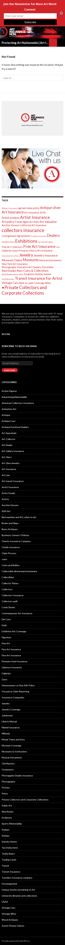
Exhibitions (26, 241)
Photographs (8, 781)
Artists (5, 499)
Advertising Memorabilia (14, 397)
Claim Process (9, 553)
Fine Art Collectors (12, 246)
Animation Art (9, 409)
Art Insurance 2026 (35, 212)
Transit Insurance (11, 871)
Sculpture (29, 274)
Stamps (6, 829)
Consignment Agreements (16, 235)
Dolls (4, 625)
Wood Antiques (10, 919)
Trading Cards (9, 859)
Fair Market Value (45, 242)
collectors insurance (23, 230)
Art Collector (8, 439)
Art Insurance (13, 212)
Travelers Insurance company (17, 877)
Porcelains (48, 267)
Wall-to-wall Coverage (31, 282)
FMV (58, 247)
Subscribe (9, 370)
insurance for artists (10, 256)
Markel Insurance (11, 727)
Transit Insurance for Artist (38, 278)
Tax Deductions (8, 279)
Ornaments (8, 769)
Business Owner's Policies (15, 535)
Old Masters (8, 763)
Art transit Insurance (13, 481)
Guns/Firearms (20, 250)
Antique (6, 415)
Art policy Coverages (15, 221)
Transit (5, 865)
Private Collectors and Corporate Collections (25, 799)
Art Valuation (48, 221)
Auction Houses (10, 225)
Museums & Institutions (14, 751)
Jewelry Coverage (11, 709)
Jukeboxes (7, 715)
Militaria (6, 733)
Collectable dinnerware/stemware (19, 571)
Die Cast (6, 619)
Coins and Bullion (11, 565)
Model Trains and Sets (13, 739)
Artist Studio (8, 493)
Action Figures (9, 391)
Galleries (7, 250)
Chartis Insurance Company (16, 541)
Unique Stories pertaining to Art (18, 889)
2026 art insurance (10, 208)
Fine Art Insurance (39, 246)
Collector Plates (10, 583)
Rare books (9, 270)
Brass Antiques (10, 529)
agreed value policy (29, 207)
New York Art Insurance (15, 263)
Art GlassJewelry (11, 463)
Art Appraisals (9, 433)
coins (4, 559)
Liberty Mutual (9, 721)
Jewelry (26, 254)
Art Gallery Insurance (13, 451)
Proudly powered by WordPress (16, 941)
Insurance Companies (13, 697)
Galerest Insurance (12, 667)
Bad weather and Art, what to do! (19, 517)
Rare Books (8, 811)
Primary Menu (61, 43)
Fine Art (6, 643)
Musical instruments (50, 260)
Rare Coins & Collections (32, 270)
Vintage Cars (10, 283)
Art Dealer (7, 445)
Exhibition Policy (8, 242)
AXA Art (6, 511)
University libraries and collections (19, 895)
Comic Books (8, 607)
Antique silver (50, 208)
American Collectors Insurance (18, 403)
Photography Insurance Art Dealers (21, 267)
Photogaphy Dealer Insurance (17, 775)
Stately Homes (43, 274)
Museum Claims (12, 260)
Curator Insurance (38, 236)
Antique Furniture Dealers (15, 427)
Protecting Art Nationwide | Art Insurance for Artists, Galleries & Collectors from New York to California (25, 43)
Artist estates (11, 217)
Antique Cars (9, 421)
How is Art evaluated (40, 250)
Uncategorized (9, 883)
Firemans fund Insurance (14, 661)
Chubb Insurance (11, 547)
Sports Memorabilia (12, 823)
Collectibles (8, 577)
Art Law (6, 475)
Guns (4, 679)
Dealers (53, 235)
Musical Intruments (12, 757)
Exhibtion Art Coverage (14, 631)
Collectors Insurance (13, 595)
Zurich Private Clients (13, 925)
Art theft (34, 221)
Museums (31, 260)
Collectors (7, 589)
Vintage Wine (9, 913)
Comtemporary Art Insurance (17, 613)
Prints (5, 793)
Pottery (6, 787)
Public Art (7, 805)
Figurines (6, 637)
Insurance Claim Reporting (15, 691)
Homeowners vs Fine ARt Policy (18, 685)
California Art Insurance (33, 225)
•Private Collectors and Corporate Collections (24, 290)
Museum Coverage (11, 745)
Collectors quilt (10, 601)
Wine (48, 282)
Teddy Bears (8, 853)
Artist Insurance (35, 217)
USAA (5, 901)
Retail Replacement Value (13, 274)
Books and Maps (10, 523)
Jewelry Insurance (46, 255)
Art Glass (7, 457)
